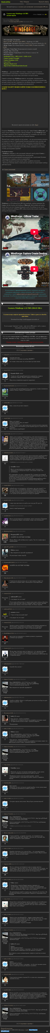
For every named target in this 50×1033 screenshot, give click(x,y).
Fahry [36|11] (7, 764)
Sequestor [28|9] (7, 864)
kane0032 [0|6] (7, 990)
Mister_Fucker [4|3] (8, 833)
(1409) (30, 45)
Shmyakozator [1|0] (8, 578)
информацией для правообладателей (27, 294)
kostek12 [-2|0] (7, 500)
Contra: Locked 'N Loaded (11, 58)
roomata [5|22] (7, 593)
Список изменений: (9, 169)
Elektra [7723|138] (14, 20)
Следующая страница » (26, 350)
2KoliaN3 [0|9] (7, 974)
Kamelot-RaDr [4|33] (9, 385)
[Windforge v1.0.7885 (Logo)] (25, 35)
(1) (45, 43)
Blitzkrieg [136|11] (8, 531)
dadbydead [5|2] (7, 663)
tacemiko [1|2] (7, 515)
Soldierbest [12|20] (8, 452)
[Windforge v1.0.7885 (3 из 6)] (18, 200)
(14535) (27, 43)
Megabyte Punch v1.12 (10, 64)
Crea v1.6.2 (7, 62)
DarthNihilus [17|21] (9, 633)
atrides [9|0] (7, 402)
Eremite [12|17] (7, 648)
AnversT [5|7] (7, 370)
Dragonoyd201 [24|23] (9, 562)
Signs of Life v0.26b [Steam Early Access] (15, 65)
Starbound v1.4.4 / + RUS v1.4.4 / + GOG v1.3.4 (17, 56)
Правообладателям (6, 1028)
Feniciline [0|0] (7, 783)
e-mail (26, 1030)
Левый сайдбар (5, 1)
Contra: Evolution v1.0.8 (11, 60)
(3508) (5, 47)
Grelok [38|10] (7, 485)
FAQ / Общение (24, 1)
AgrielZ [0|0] (7, 418)
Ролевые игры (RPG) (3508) (16, 21)
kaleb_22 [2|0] (7, 728)
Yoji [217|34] (7, 433)
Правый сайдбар (44, 1)
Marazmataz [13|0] (8, 713)
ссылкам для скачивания (25, 6)
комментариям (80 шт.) (41, 6)
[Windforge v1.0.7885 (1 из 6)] (18, 186)
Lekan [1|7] (6, 354)
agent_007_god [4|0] (8, 546)
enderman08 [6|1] (8, 609)
